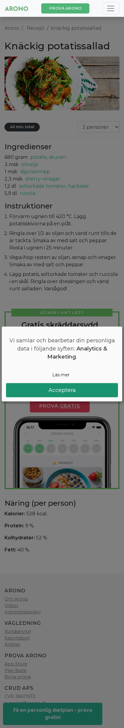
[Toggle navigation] (110, 8)
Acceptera (62, 390)
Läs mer (61, 375)
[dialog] (62, 364)
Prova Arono (65, 8)
